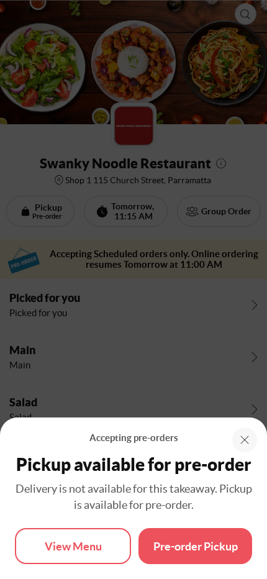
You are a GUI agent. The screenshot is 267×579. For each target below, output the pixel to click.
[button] (244, 439)
